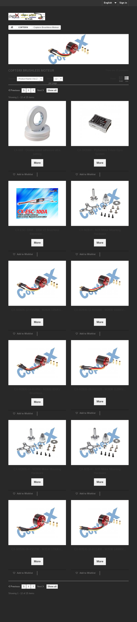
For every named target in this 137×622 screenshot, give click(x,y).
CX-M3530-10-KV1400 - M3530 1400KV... (100, 549)
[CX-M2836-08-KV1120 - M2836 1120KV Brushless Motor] (100, 363)
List (126, 81)
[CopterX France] (26, 16)
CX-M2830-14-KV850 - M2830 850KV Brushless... (37, 391)
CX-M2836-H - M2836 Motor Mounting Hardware (37, 471)
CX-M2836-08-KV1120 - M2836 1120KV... (99, 389)
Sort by (12, 78)
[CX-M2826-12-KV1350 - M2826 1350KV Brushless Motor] (37, 283)
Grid (121, 81)
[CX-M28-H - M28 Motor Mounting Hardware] (100, 203)
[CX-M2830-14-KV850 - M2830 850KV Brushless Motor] (37, 363)
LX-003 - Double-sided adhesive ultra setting (37, 152)
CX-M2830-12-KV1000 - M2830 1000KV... (100, 310)
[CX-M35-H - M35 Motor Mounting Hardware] (100, 442)
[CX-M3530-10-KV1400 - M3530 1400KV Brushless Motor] (100, 522)
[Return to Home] (12, 27)
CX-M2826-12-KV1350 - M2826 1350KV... (37, 310)
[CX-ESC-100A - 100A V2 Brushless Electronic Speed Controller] (37, 203)
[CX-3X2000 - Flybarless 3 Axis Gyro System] (100, 123)
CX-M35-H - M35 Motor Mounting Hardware (100, 471)
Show (49, 78)
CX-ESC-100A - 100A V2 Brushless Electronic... (37, 231)
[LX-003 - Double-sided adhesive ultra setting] (37, 123)
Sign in (123, 3)
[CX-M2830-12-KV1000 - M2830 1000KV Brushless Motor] (100, 283)
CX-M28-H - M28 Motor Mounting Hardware (100, 231)
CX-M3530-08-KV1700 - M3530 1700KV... (37, 549)
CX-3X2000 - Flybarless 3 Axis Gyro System (100, 152)
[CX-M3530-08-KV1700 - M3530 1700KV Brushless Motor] (37, 522)
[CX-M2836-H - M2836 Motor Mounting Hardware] (37, 442)
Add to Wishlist (24, 174)
